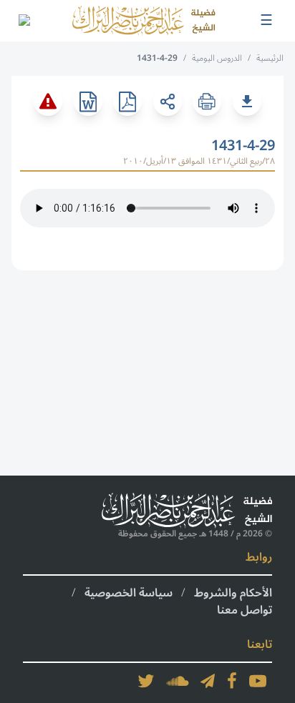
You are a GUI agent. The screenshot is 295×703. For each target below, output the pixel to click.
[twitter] (146, 681)
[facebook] (232, 680)
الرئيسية (270, 58)
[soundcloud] (177, 680)
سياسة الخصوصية (128, 593)
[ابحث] (23, 21)
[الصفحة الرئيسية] (144, 21)
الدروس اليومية (217, 58)
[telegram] (207, 681)
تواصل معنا (244, 610)
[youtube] (257, 680)
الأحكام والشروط (233, 593)
